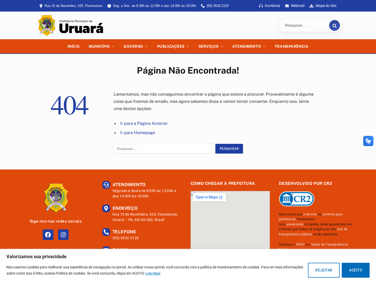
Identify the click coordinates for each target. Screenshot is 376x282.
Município (99, 46)
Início (74, 46)
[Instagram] (63, 234)
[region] (188, 265)
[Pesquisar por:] (165, 149)
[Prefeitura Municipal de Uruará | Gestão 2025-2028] (70, 25)
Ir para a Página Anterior (144, 123)
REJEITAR (323, 270)
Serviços (208, 46)
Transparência (292, 46)
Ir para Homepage (137, 132)
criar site (310, 214)
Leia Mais (152, 273)
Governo (133, 46)
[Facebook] (48, 234)
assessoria (295, 224)
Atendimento (246, 46)
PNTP (300, 244)
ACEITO (355, 270)
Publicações (171, 46)
